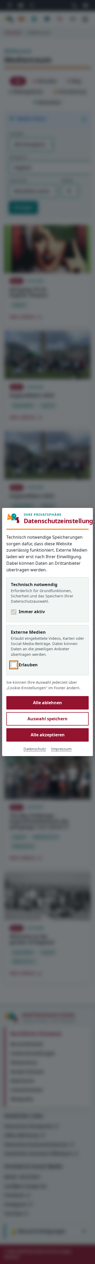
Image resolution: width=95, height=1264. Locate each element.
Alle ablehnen (47, 703)
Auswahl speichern (47, 719)
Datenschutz (34, 748)
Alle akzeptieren (48, 735)
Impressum (61, 748)
